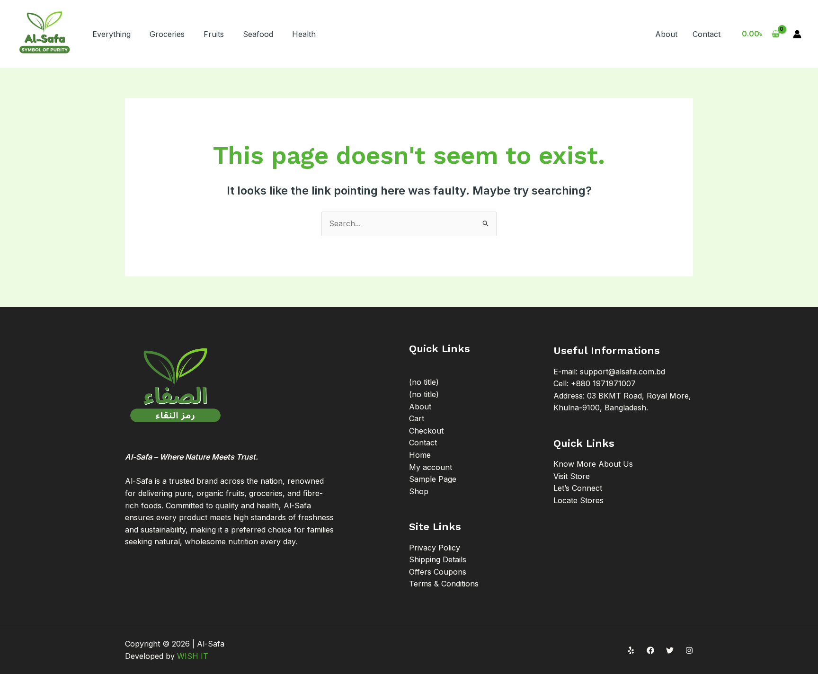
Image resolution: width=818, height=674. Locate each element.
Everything (111, 34)
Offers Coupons (437, 571)
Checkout (426, 430)
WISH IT (192, 656)
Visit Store (571, 476)
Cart (416, 418)
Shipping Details (437, 559)
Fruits (214, 34)
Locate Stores (578, 500)
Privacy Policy (434, 547)
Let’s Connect (577, 488)
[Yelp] (631, 650)
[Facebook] (650, 650)
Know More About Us (593, 464)
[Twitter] (670, 650)
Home (420, 455)
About (666, 34)
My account (430, 467)
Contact (706, 34)
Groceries (167, 34)
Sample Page (432, 479)
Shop (418, 491)
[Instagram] (689, 650)
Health (304, 34)
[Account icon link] (797, 34)
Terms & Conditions (444, 583)
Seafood (258, 34)
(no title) (424, 382)
